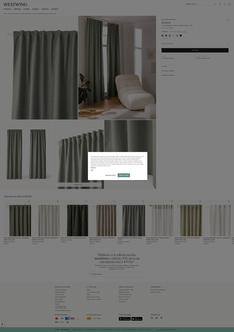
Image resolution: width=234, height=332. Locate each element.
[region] (117, 166)
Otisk (92, 170)
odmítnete (136, 164)
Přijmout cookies (124, 175)
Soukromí (93, 167)
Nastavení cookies (110, 175)
